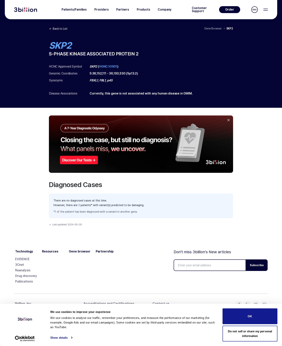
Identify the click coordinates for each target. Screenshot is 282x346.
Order (229, 9)
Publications (24, 281)
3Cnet (19, 265)
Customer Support (199, 10)
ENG (254, 9)
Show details (59, 337)
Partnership (105, 251)
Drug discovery (26, 276)
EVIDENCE (22, 259)
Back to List (60, 28)
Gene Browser (213, 28)
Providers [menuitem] (101, 9)
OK (250, 316)
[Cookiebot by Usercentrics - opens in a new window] (25, 338)
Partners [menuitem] (122, 9)
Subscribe (257, 265)
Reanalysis (22, 270)
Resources (50, 251)
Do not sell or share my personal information (250, 333)
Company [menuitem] (165, 9)
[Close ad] (228, 120)
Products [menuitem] (143, 9)
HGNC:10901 (108, 66)
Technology (24, 251)
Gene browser (79, 251)
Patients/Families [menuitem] (74, 9)
